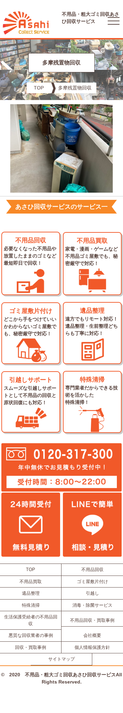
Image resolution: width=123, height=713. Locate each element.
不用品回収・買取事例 (92, 620)
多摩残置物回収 (75, 87)
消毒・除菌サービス (92, 605)
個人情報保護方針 (92, 647)
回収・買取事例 (30, 647)
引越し (92, 593)
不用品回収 (92, 569)
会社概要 (92, 635)
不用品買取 (30, 581)
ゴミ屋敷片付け (92, 581)
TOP (39, 87)
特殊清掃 (31, 605)
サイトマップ (61, 659)
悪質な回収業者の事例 (31, 635)
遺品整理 (31, 593)
